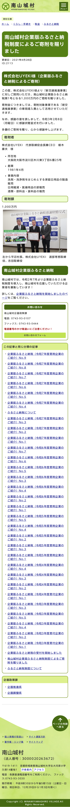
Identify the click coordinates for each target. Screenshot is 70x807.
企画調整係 (14, 693)
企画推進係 (14, 687)
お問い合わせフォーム (35, 335)
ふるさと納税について (21, 412)
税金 (37, 24)
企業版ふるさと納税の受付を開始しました (34, 653)
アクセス (39, 770)
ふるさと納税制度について (24, 668)
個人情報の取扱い (14, 737)
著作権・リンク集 (14, 742)
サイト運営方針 (37, 737)
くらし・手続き (22, 24)
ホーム (5, 24)
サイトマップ (36, 742)
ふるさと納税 (51, 24)
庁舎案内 (27, 770)
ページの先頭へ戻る (60, 725)
